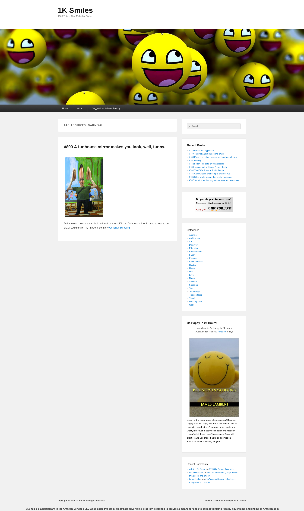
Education (193, 248)
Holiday (192, 265)
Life (191, 271)
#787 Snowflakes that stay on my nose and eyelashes (214, 180)
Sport (191, 288)
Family (192, 255)
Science (193, 281)
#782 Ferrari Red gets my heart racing (206, 164)
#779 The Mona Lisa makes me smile (206, 154)
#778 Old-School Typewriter (201, 150)
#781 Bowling (195, 160)
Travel (192, 298)
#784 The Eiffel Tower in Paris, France (206, 170)
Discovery (193, 245)
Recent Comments (197, 464)
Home (65, 108)
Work (191, 305)
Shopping (193, 285)
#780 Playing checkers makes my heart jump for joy (213, 157)
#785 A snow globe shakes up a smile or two (209, 174)
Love (191, 275)
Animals (193, 235)
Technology (194, 291)
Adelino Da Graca (197, 469)
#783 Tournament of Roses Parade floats (208, 167)
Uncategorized (195, 301)
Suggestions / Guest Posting (106, 108)
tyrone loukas (195, 479)
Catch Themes (239, 500)
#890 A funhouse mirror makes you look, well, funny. (114, 146)
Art (190, 241)
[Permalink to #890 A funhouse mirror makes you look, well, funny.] (84, 219)
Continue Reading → (121, 227)
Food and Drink (196, 261)
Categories (193, 230)
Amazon (222, 331)
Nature (192, 278)
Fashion (192, 258)
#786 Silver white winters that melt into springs (210, 177)
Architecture (194, 238)
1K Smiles (75, 10)
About (80, 108)
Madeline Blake (196, 472)
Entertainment (195, 251)
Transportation (195, 295)
